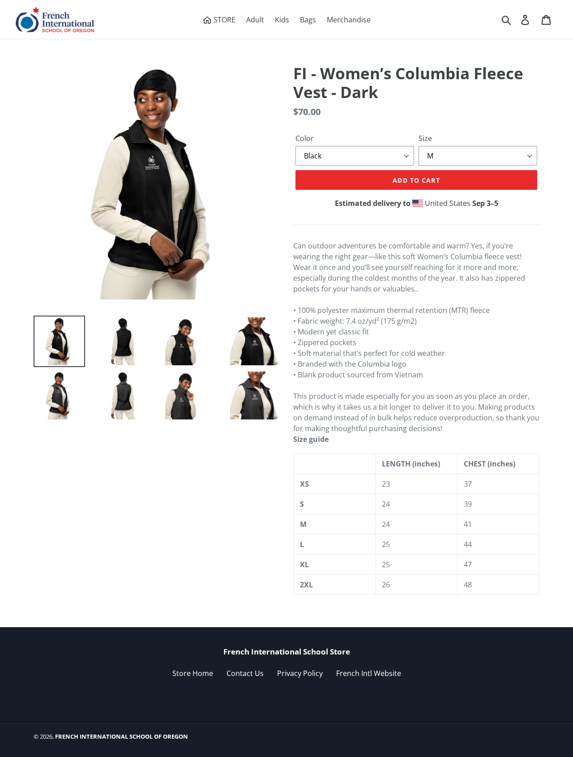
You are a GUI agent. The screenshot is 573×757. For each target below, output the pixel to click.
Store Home (192, 673)
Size (425, 138)
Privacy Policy (300, 673)
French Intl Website (368, 673)
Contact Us (245, 673)
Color (304, 138)
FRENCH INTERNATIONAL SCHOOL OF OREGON (121, 736)
